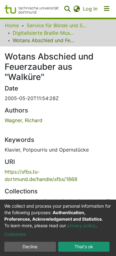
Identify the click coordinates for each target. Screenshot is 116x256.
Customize (15, 234)
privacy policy (81, 225)
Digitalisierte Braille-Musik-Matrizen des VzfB (44, 33)
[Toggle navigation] (106, 9)
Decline (30, 246)
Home (12, 25)
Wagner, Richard (23, 120)
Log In (90, 9)
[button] (76, 8)
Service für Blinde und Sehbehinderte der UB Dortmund (57, 25)
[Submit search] (67, 8)
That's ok (84, 246)
